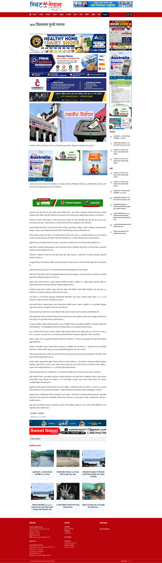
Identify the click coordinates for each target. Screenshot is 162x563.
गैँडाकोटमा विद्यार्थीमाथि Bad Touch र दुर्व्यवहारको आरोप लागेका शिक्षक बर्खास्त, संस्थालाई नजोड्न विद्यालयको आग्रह (122, 216)
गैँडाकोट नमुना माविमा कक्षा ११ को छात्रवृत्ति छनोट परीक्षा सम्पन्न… (121, 232)
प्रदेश (99, 14)
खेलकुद (61, 14)
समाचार (34, 14)
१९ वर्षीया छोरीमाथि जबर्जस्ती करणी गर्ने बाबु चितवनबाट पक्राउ (122, 226)
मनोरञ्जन (48, 14)
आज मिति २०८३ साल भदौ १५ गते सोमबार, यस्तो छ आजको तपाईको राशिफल (121, 161)
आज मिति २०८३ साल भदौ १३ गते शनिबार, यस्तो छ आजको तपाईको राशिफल (121, 152)
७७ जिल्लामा (34, 413)
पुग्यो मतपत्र (41, 413)
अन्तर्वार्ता (68, 14)
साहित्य (93, 14)
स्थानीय (41, 14)
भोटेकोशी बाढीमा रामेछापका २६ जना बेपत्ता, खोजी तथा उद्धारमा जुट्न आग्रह (122, 144)
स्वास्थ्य (55, 14)
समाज (75, 14)
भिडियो (87, 14)
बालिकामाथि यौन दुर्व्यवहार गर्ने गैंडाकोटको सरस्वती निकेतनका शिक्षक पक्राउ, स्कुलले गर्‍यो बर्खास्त (122, 206)
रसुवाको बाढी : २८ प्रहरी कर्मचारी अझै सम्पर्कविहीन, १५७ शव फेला (122, 137)
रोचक (81, 14)
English (105, 14)
